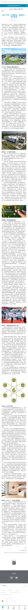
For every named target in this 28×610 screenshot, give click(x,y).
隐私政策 (16, 590)
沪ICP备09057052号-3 (7, 598)
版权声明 (10, 590)
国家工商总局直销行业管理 (7, 594)
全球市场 (4, 585)
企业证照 (3, 590)
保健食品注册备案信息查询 (15, 592)
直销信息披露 (4, 592)
